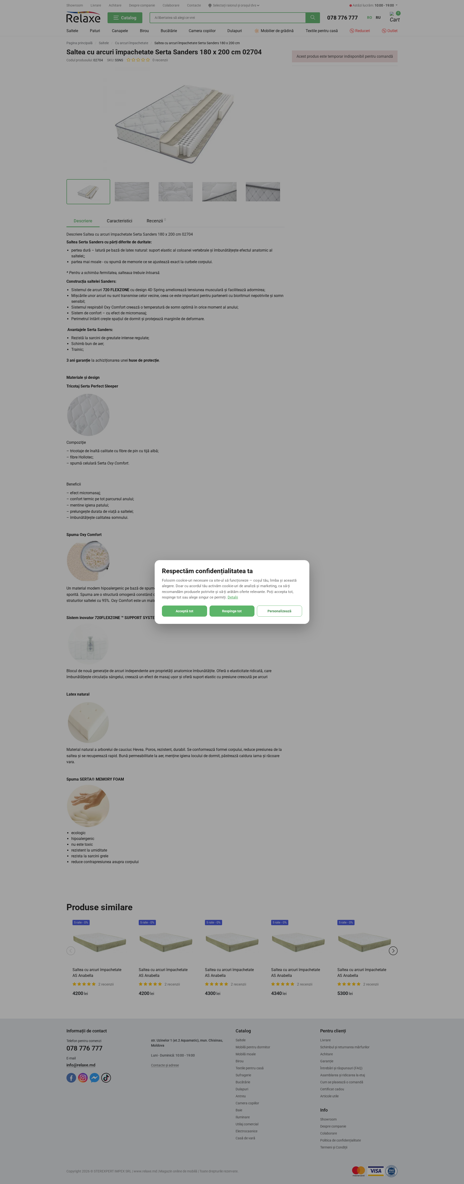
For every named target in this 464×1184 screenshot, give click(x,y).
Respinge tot (232, 611)
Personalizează (279, 611)
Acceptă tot (184, 611)
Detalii (233, 597)
